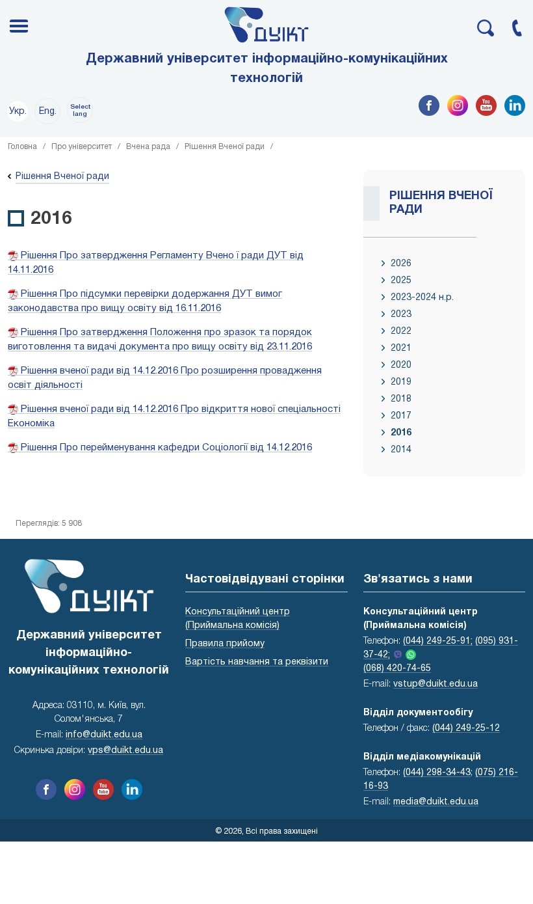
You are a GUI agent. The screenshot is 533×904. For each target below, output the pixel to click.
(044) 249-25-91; (438, 641)
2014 (401, 450)
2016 (401, 433)
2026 (401, 264)
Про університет (81, 146)
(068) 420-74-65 (397, 668)
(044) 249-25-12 (466, 728)
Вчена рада (148, 146)
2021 (401, 348)
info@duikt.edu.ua (104, 735)
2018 (401, 399)
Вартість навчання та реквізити (256, 662)
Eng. (48, 111)
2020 (401, 365)
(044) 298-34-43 (437, 773)
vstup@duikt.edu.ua (435, 684)
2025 (401, 281)
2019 (401, 382)
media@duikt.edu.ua (435, 802)
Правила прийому (225, 644)
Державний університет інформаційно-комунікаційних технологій (267, 69)
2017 (401, 416)
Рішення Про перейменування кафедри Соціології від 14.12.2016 (165, 447)
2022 (401, 331)
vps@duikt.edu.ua (125, 750)
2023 (401, 314)
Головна (22, 146)
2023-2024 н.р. (422, 298)
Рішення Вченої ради (225, 146)
